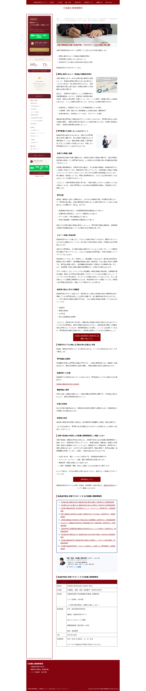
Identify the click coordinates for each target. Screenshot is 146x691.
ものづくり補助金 (34, 112)
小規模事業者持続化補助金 (36, 117)
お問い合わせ (52, 688)
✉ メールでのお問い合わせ (39, 49)
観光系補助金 (33, 123)
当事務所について (43, 688)
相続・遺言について (35, 148)
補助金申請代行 (109, 485)
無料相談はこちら (87, 479)
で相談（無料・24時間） (39, 168)
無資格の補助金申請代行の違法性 (67, 384)
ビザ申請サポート (34, 142)
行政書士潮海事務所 (32, 688)
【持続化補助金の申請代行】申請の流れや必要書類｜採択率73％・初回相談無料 (87, 520)
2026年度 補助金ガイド (36, 106)
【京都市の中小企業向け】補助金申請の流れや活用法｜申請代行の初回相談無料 (87, 505)
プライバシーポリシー (62, 688)
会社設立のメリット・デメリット (38, 133)
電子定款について (34, 136)
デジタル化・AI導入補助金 (36, 120)
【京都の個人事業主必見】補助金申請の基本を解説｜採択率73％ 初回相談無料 (87, 502)
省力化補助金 (33, 109)
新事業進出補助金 (34, 114)
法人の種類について (35, 130)
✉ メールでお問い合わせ (39, 173)
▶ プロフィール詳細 (74, 567)
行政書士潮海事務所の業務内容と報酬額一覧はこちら (87, 337)
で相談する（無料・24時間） (39, 36)
